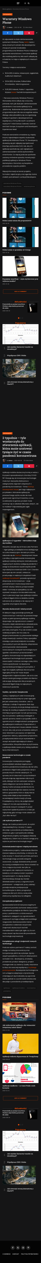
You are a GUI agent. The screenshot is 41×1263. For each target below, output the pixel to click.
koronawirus (31, 988)
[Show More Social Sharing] (37, 33)
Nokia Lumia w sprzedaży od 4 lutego (16, 250)
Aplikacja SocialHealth (11, 578)
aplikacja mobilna (18, 988)
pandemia (7, 991)
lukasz (10, 27)
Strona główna (7, 9)
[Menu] (18, 3)
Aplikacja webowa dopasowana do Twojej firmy (20, 1056)
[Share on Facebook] (7, 33)
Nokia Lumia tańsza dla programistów (16, 220)
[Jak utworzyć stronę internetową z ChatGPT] (20, 369)
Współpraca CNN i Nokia (16, 355)
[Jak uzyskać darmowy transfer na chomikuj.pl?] (20, 334)
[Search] (28, 3)
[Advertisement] (20, 407)
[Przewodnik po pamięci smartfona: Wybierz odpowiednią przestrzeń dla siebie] (33, 308)
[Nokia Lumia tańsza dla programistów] (20, 208)
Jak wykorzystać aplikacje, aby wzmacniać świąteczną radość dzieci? (18, 1026)
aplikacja (6, 988)
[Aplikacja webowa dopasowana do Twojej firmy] (20, 1044)
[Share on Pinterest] (29, 33)
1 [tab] (19, 318)
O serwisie (6, 1254)
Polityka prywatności (29, 1254)
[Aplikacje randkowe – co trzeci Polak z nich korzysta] (20, 1073)
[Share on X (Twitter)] (18, 33)
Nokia (26, 42)
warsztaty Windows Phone (12, 186)
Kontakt (16, 1254)
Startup (18, 555)
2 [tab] (20, 318)
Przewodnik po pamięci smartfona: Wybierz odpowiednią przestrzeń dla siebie (13, 306)
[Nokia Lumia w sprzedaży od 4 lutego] (20, 237)
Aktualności (7, 14)
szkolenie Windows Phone (12, 183)
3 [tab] (22, 318)
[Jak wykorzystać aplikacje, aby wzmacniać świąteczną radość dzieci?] (20, 1012)
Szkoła (13, 92)
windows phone (29, 186)
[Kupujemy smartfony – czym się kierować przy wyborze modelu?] (20, 266)
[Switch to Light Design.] (25, 3)
